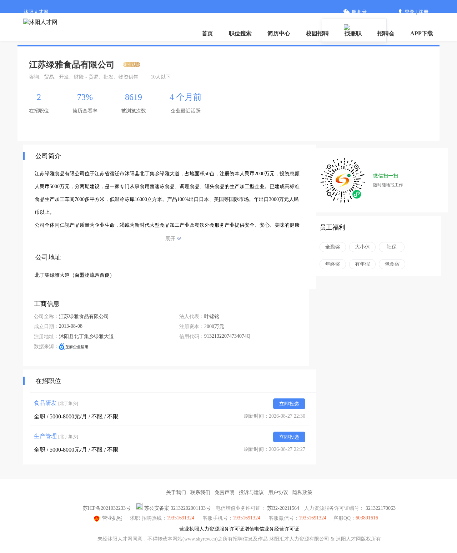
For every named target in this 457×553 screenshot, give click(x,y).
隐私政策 (302, 492)
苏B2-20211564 (283, 508)
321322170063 (381, 508)
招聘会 (386, 33)
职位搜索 (240, 33)
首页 (207, 33)
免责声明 (225, 492)
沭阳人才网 (36, 12)
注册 (423, 12)
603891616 (367, 518)
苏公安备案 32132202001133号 (177, 508)
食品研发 (56, 403)
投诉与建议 (251, 492)
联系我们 (200, 492)
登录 (410, 12)
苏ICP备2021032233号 (107, 508)
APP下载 (421, 33)
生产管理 (56, 436)
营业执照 (112, 518)
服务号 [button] (359, 12)
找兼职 (353, 33)
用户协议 (278, 492)
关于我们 (176, 492)
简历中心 (278, 33)
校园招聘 (317, 33)
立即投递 (289, 404)
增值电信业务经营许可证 (271, 529)
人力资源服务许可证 (221, 529)
